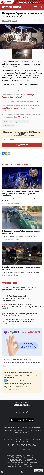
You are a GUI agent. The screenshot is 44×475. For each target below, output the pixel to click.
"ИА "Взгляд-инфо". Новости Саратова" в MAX (18, 95)
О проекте (8, 439)
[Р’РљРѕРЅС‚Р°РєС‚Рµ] (3, 153)
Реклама (27, 439)
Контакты (36, 439)
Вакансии (18, 439)
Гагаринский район (8, 125)
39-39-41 (24, 387)
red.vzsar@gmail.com (11, 389)
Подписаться (22, 145)
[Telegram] (9, 153)
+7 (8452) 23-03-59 (11, 387)
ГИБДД (5, 122)
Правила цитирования (22, 441)
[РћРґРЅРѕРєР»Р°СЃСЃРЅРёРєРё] (6, 153)
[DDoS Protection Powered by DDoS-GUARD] (38, 472)
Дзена (36, 101)
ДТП (11, 122)
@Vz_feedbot (23, 117)
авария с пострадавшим (21, 122)
